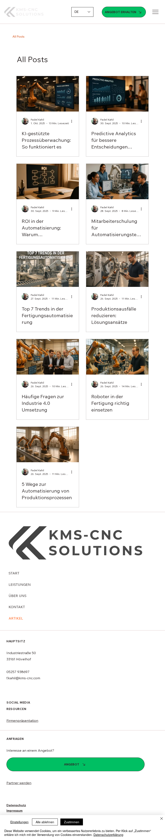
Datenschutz (16, 805)
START (14, 573)
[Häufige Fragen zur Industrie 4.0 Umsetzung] (48, 357)
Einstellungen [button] (19, 822)
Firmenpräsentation (22, 720)
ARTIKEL (16, 618)
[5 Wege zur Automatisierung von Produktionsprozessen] (48, 444)
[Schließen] (161, 819)
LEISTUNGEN (20, 584)
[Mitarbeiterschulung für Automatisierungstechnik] (117, 181)
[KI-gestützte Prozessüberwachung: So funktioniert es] (48, 94)
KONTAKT (17, 607)
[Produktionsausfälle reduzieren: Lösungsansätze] (117, 269)
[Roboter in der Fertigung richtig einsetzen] (117, 357)
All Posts (18, 36)
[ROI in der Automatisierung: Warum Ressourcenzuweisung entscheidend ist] (48, 181)
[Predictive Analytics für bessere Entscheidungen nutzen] (117, 94)
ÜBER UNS (17, 596)
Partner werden (18, 783)
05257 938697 (17, 672)
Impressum (14, 810)
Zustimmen (71, 822)
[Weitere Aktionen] (73, 121)
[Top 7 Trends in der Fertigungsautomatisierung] (48, 269)
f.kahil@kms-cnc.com (23, 678)
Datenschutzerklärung (108, 834)
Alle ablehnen (45, 822)
